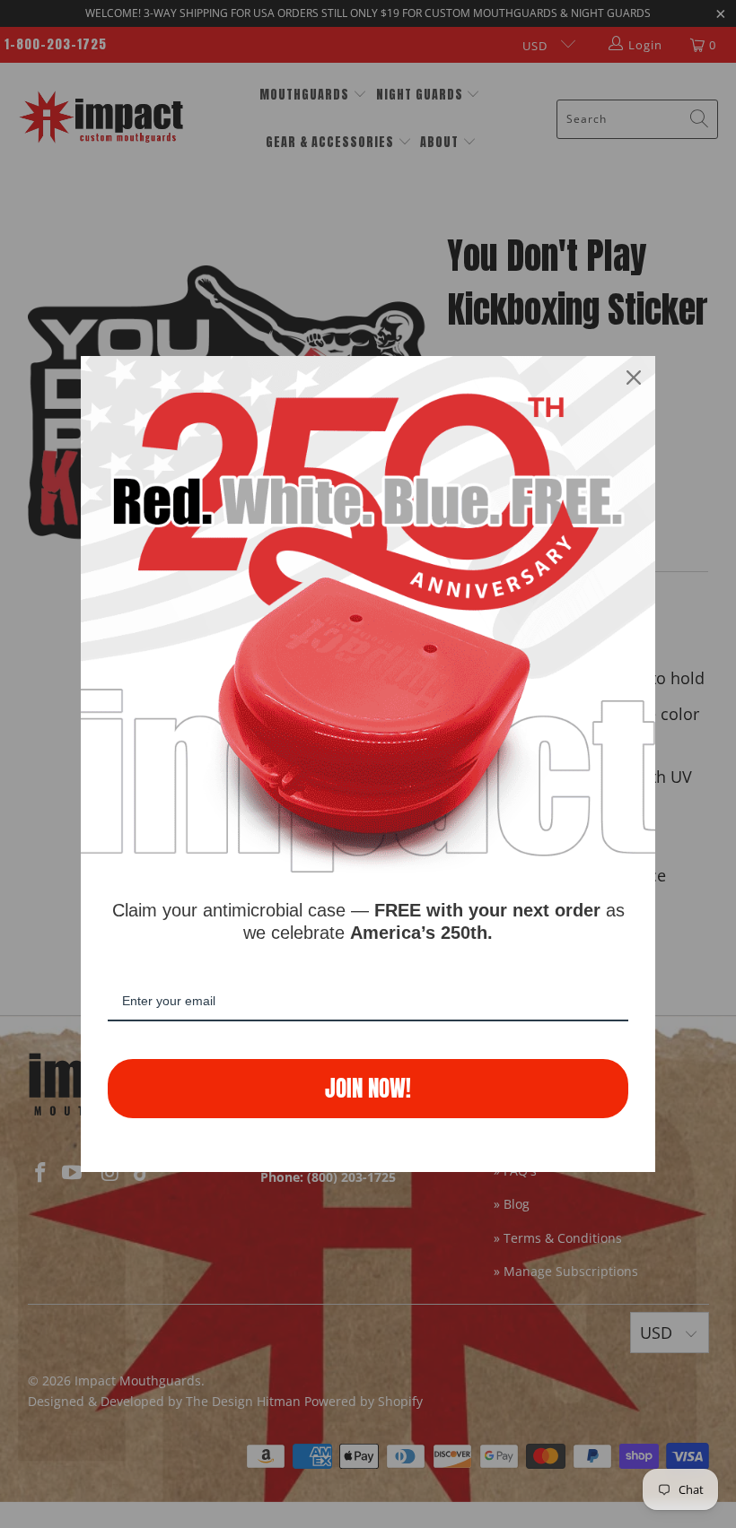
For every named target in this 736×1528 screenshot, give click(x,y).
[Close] (633, 377)
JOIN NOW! (368, 1088)
